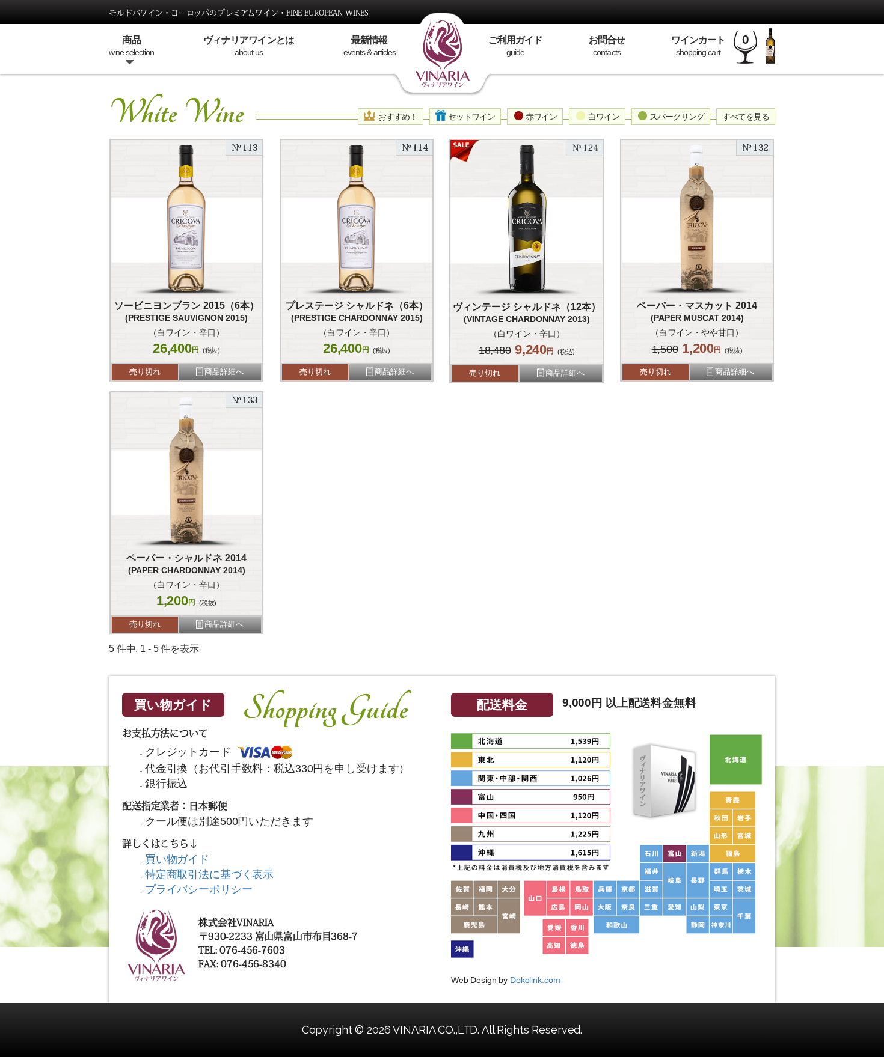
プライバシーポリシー (199, 889)
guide (515, 46)
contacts (607, 46)
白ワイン (602, 116)
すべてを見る (745, 116)
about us (248, 46)
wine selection (131, 46)
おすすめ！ (396, 116)
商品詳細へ (224, 371)
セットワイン (470, 116)
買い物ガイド (173, 704)
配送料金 (502, 704)
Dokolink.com (535, 980)
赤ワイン (540, 116)
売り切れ (145, 371)
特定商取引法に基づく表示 (209, 874)
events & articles (369, 46)
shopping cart (698, 46)
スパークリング (676, 116)
